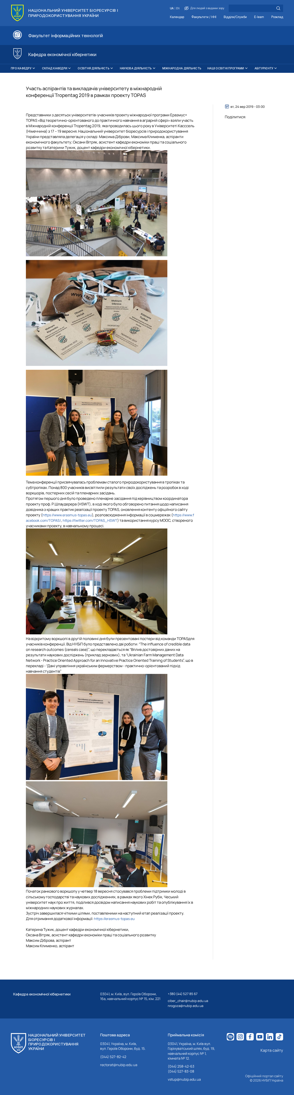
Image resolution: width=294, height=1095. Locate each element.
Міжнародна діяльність (181, 68)
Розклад (277, 17)
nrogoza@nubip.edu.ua (185, 1005)
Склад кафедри (54, 68)
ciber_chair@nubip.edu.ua (188, 1000)
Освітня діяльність (93, 68)
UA (172, 8)
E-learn (259, 17)
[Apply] (278, 8)
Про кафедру (21, 68)
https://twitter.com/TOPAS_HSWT (90, 520)
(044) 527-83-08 (181, 1071)
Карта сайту (271, 1050)
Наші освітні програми (225, 68)
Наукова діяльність (136, 68)
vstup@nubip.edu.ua (184, 1079)
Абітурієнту (264, 68)
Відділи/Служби (235, 17)
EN (178, 8)
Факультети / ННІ (204, 17)
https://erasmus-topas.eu (114, 918)
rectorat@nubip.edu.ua (118, 1064)
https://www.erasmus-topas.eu (67, 515)
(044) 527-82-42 (113, 1056)
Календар (177, 17)
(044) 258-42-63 (181, 1066)
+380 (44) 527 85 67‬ (183, 994)
